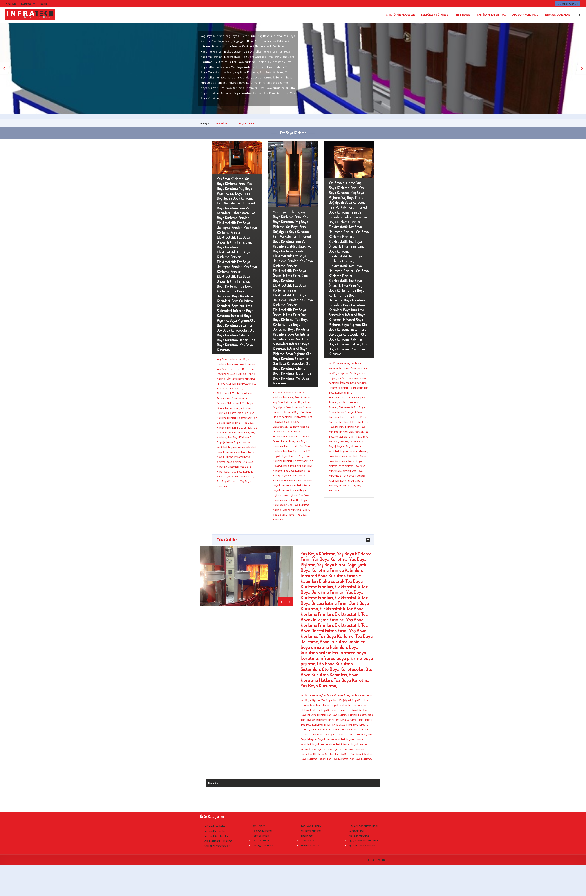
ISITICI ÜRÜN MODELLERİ (400, 14)
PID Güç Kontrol (310, 845)
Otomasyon (307, 840)
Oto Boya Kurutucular (217, 845)
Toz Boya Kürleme (311, 826)
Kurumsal (27, 3)
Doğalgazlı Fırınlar (263, 845)
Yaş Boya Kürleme (311, 830)
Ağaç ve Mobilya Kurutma (363, 840)
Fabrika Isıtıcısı (261, 835)
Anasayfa (11, 3)
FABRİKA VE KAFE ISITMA (491, 14)
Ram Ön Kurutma (262, 830)
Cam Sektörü (356, 830)
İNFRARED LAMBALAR (557, 14)
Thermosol (307, 835)
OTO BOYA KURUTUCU (525, 14)
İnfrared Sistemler (214, 831)
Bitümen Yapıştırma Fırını (363, 826)
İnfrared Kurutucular (216, 836)
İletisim (43, 3)
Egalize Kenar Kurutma (362, 845)
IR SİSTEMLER (463, 14)
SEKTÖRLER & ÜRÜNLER (435, 14)
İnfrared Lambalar (214, 826)
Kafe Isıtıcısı (259, 826)
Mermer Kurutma (359, 835)
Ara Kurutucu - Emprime (218, 841)
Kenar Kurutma (261, 840)
